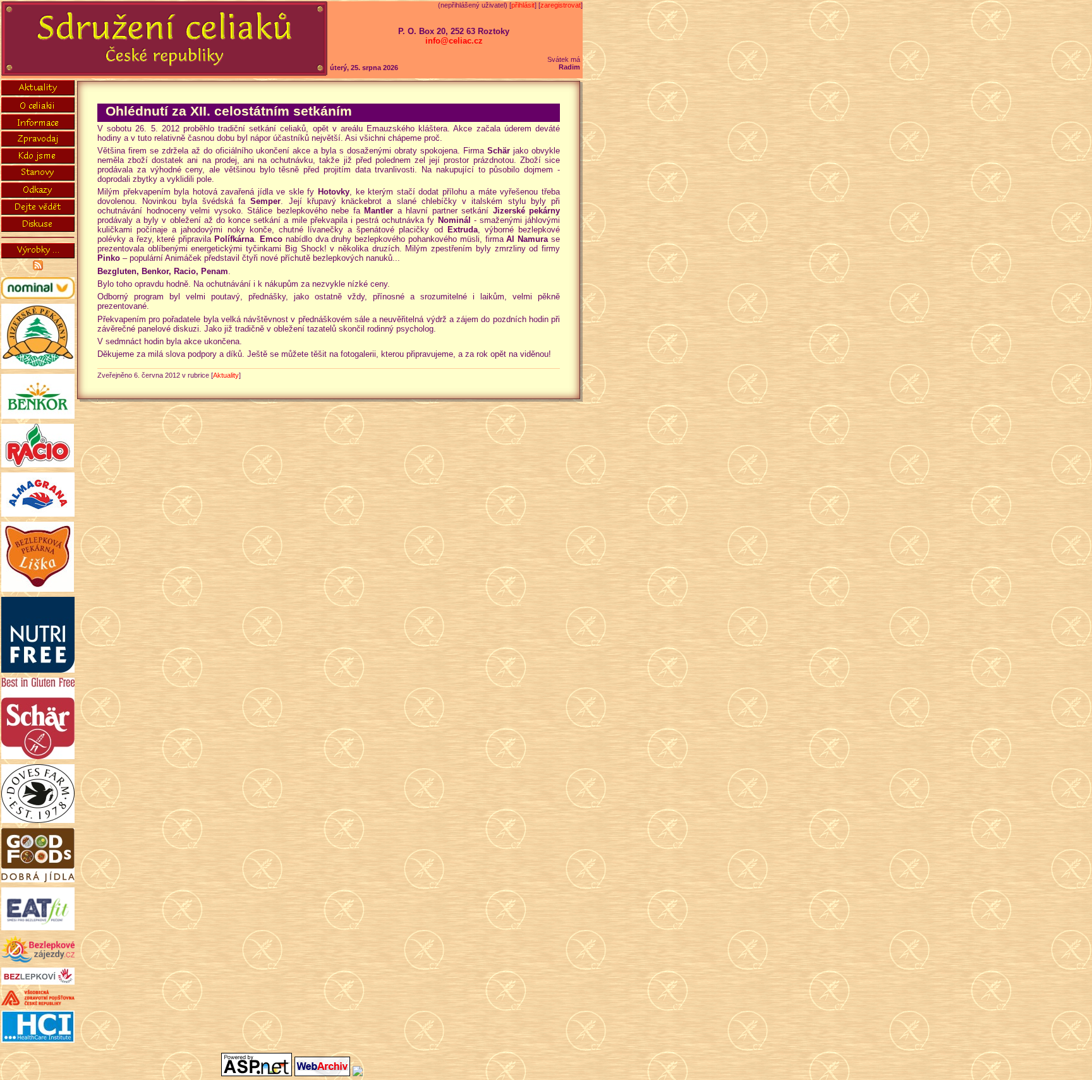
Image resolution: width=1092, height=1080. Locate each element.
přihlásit (523, 5)
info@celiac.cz (454, 40)
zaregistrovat (560, 5)
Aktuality (226, 375)
